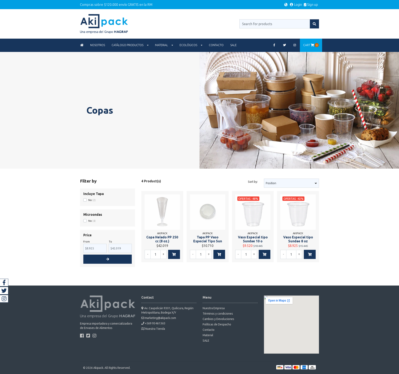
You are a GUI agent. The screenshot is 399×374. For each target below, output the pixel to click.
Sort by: (253, 181)
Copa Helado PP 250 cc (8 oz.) (162, 239)
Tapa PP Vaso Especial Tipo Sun (207, 239)
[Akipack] (104, 23)
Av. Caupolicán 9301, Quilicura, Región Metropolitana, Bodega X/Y (167, 310)
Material (161, 45)
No (90, 200)
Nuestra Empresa (214, 308)
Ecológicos (188, 45)
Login (297, 4)
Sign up (312, 4)
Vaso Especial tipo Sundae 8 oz (298, 239)
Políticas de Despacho (217, 324)
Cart (310, 45)
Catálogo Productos (127, 45)
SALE (233, 45)
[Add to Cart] (174, 254)
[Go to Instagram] (295, 45)
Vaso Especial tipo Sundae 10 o (253, 239)
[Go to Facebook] (274, 45)
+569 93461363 (154, 323)
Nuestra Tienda (155, 328)
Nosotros (97, 45)
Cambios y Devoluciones (218, 319)
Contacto (216, 45)
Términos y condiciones (218, 313)
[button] (286, 4)
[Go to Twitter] (284, 45)
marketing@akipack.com (160, 318)
